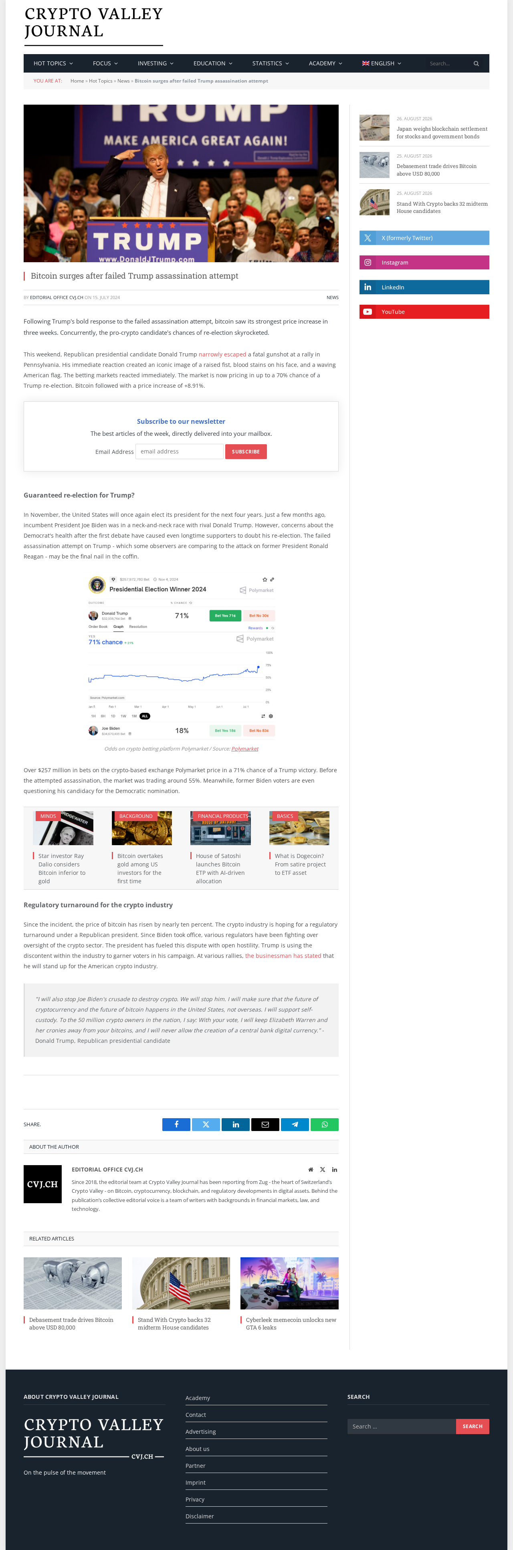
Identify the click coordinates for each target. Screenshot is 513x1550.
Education (210, 63)
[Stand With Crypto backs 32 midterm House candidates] (181, 1283)
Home (77, 80)
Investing (152, 63)
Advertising (201, 1431)
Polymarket (244, 748)
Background (136, 816)
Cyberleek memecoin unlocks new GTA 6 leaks (291, 1323)
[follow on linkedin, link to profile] (424, 287)
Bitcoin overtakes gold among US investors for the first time (140, 868)
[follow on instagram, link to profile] (424, 262)
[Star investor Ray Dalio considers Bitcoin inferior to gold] (63, 828)
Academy (322, 63)
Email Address (114, 451)
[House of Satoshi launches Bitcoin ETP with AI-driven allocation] (220, 828)
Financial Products (223, 816)
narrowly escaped (222, 354)
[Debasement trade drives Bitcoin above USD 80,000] (73, 1283)
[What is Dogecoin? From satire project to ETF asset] (299, 828)
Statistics (267, 63)
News (123, 80)
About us (198, 1449)
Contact (196, 1414)
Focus (102, 63)
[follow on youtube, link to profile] (424, 312)
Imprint (196, 1482)
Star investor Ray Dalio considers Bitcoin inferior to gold (61, 868)
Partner (196, 1465)
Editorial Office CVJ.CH (56, 297)
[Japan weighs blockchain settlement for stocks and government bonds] (375, 128)
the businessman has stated (283, 955)
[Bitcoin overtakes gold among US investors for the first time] (142, 828)
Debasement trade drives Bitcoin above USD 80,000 (71, 1323)
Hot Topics (101, 80)
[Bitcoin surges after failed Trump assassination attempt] (181, 183)
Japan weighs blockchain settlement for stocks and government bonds (442, 132)
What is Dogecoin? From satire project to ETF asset (300, 864)
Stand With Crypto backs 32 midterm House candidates (174, 1323)
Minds (48, 816)
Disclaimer (200, 1516)
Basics (285, 816)
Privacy (195, 1499)
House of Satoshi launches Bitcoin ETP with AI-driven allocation (220, 868)
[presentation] (477, 63)
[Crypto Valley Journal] (94, 27)
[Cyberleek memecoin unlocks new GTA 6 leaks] (289, 1283)
